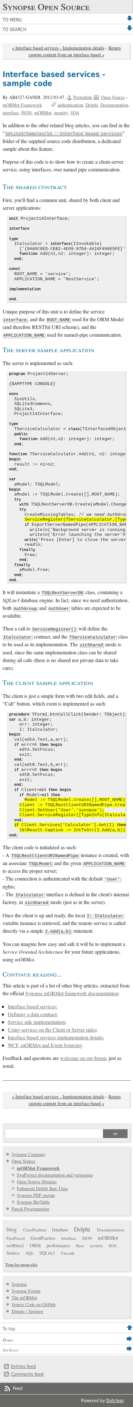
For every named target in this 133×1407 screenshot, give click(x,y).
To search (14, 29)
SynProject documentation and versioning (55, 1175)
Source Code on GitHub (34, 1304)
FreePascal (15, 1238)
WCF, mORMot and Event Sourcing (45, 1045)
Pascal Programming (30, 1209)
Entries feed (23, 1366)
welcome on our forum (83, 1058)
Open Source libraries (36, 1182)
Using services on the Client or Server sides (52, 1029)
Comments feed (27, 1374)
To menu (12, 19)
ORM (35, 1245)
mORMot (42, 113)
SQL (30, 1253)
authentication (70, 105)
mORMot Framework (22, 105)
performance (58, 1245)
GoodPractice (43, 1238)
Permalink (82, 97)
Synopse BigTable (33, 1202)
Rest (80, 1245)
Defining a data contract (32, 1014)
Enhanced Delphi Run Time (42, 1188)
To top (9, 1328)
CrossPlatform (34, 1230)
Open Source (113, 97)
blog (11, 1229)
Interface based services (32, 1006)
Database (60, 1230)
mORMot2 (15, 1245)
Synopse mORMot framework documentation (71, 993)
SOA (74, 113)
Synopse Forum (26, 1291)
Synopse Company (29, 1154)
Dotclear (115, 1400)
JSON (26, 113)
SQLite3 (47, 1253)
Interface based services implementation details (55, 1037)
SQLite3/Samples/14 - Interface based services (63, 133)
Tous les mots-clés (21, 1264)
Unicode (68, 1253)
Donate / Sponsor (27, 1311)
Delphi (92, 105)
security (61, 113)
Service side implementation (36, 1022)
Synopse (19, 1284)
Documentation (114, 105)
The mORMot (24, 1298)
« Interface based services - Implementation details (58, 48)
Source (13, 1252)
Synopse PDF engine (36, 1195)
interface (10, 113)
